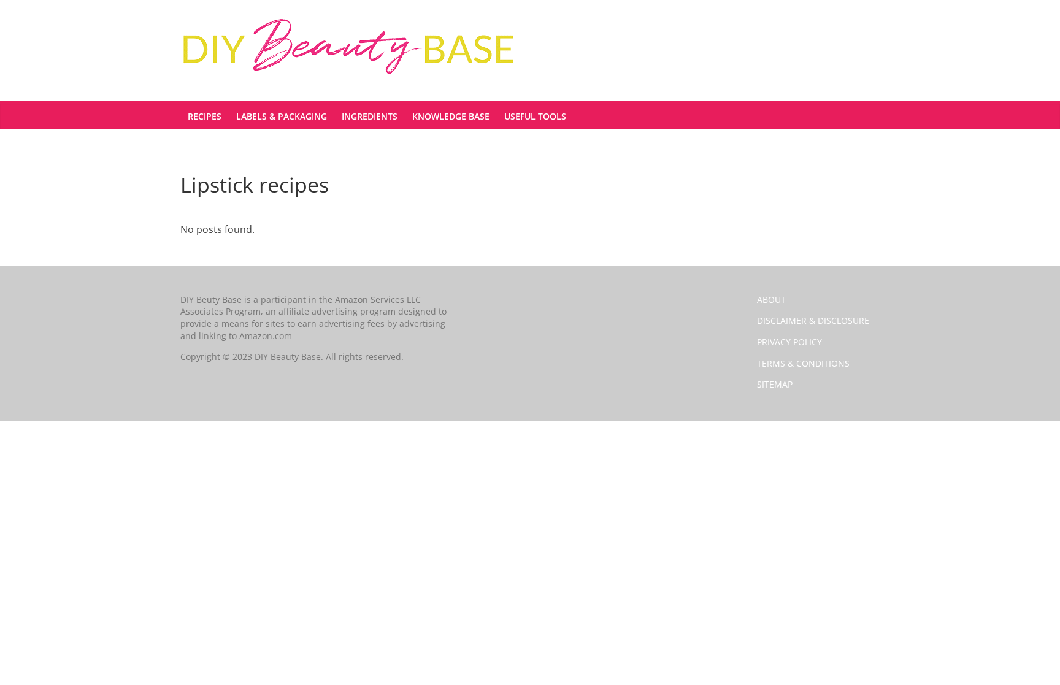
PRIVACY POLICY (789, 342)
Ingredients (370, 116)
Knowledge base (451, 116)
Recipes (204, 116)
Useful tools (535, 116)
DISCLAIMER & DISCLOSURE (813, 320)
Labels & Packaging (281, 116)
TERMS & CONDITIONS (803, 363)
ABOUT (771, 299)
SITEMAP (775, 384)
